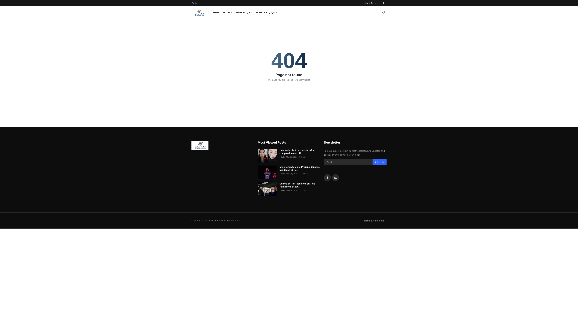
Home (216, 12)
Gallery (227, 12)
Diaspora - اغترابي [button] (265, 12)
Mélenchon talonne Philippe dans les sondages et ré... (300, 168)
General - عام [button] (243, 12)
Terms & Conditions (374, 220)
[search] (384, 12)
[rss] (335, 177)
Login (365, 3)
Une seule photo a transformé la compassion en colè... (297, 152)
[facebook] (327, 177)
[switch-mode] (384, 3)
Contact (195, 3)
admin (282, 157)
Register (374, 3)
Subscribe (379, 162)
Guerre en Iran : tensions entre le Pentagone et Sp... (297, 185)
